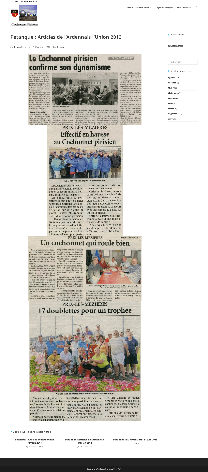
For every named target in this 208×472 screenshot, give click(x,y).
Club (170, 88)
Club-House (173, 93)
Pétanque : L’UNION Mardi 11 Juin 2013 (135, 439)
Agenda (171, 77)
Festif (170, 103)
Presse (61, 47)
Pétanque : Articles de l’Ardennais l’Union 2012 (85, 441)
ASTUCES (172, 82)
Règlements (173, 113)
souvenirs (172, 119)
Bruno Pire (20, 47)
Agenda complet (175, 45)
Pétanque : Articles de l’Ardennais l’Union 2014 (34, 441)
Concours (172, 98)
